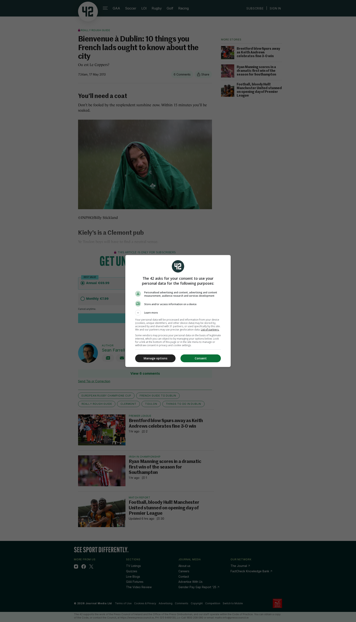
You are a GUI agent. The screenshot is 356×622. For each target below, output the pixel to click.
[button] (178, 313)
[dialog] (178, 311)
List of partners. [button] (210, 329)
